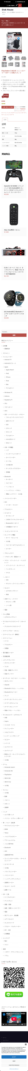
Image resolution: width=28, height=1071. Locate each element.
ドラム (6, 955)
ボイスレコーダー (9, 663)
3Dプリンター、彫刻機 (11, 915)
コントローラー (21, 110)
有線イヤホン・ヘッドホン (12, 710)
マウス (8, 573)
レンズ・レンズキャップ (11, 736)
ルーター (8, 549)
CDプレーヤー (8, 681)
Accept (14, 1057)
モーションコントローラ (7, 114)
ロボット (7, 804)
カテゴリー (6, 1040)
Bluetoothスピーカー (10, 692)
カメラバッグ (8, 750)
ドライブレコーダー (10, 871)
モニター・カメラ (9, 886)
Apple (6, 367)
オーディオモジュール (11, 703)
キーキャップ (10, 516)
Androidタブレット (10, 363)
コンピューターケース (11, 531)
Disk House (7, 9)
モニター (7, 588)
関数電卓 (7, 349)
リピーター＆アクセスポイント (15, 545)
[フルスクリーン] (24, 1024)
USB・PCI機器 (8, 447)
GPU (5, 411)
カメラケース (8, 747)
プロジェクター (9, 553)
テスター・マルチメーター (12, 926)
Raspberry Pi (8, 400)
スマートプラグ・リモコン (11, 631)
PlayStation (22, 109)
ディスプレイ (8, 901)
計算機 (5, 346)
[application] (14, 1019)
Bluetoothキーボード (12, 523)
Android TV (7, 359)
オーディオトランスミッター (13, 699)
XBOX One (7, 782)
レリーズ (7, 743)
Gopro (6, 721)
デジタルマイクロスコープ (12, 626)
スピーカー (9, 483)
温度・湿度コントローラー (12, 908)
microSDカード (10, 439)
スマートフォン (7, 638)
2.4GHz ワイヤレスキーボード (15, 519)
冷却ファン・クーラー (11, 599)
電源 (5, 610)
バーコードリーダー (10, 498)
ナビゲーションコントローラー (18, 112)
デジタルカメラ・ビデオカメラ (12, 715)
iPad (7, 373)
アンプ (6, 696)
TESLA (6, 833)
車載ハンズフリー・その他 (14, 494)
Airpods (6, 685)
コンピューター (7, 357)
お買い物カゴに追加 (8, 107)
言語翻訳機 (6, 656)
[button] (26, 1044)
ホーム (4, 1037)
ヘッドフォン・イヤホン (13, 490)
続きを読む (14, 171)
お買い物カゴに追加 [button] (14, 215)
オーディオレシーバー (11, 707)
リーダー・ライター (12, 505)
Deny (14, 1061)
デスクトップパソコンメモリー (15, 583)
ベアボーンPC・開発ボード (12, 557)
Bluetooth (7, 476)
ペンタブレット (10, 569)
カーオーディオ (9, 864)
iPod (7, 381)
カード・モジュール (12, 538)
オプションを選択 (14, 252)
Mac (7, 384)
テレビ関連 (6, 614)
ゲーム (5, 764)
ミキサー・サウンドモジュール (13, 952)
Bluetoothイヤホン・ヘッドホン (14, 688)
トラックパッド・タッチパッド (15, 565)
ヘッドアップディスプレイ (12, 879)
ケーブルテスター (9, 897)
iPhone (8, 377)
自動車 (6, 807)
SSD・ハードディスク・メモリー (14, 414)
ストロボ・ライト (9, 725)
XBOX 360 (7, 778)
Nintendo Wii (8, 771)
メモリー (7, 577)
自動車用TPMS (8, 855)
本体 (7, 594)
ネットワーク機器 (9, 535)
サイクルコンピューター (11, 825)
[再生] (3, 1024)
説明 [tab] (5, 120)
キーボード (9, 479)
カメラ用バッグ (9, 815)
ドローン (7, 800)
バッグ (5, 812)
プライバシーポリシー (14, 1068)
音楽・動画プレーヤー (11, 670)
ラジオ (6, 666)
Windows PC (8, 392)
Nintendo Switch (9, 767)
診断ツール (7, 890)
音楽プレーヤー (9, 674)
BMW (6, 829)
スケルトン (6, 353)
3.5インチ (9, 432)
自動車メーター (9, 882)
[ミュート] (22, 1024)
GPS (5, 851)
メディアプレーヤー (9, 660)
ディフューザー (9, 728)
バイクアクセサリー (10, 836)
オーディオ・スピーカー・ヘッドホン (14, 678)
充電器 (8, 472)
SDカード (9, 443)
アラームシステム (9, 840)
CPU (5, 403)
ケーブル (8, 461)
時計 (5, 941)
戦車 (5, 796)
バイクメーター (9, 875)
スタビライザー (9, 732)
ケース (6, 641)
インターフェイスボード (13, 454)
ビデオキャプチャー (12, 591)
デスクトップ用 (10, 602)
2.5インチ (9, 428)
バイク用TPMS (8, 844)
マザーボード (8, 407)
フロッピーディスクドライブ (14, 417)
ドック (8, 112)
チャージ (3, 112)
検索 (14, 335)
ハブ (7, 450)
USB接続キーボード (12, 527)
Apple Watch (10, 370)
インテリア (6, 938)
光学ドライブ (10, 421)
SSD (7, 424)
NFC (5, 502)
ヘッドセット (10, 487)
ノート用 (8, 605)
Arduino (6, 396)
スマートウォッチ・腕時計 (11, 634)
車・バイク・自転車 (9, 823)
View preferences (14, 1065)
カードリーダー (10, 457)
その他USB (9, 465)
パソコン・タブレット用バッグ (13, 818)
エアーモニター (9, 919)
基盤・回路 (7, 904)
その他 (8, 541)
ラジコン (5, 790)
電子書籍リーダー (8, 653)
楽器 (4, 949)
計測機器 (7, 934)
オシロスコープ (9, 923)
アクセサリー (10, 388)
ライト (6, 944)
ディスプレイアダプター (13, 468)
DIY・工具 (6, 894)
